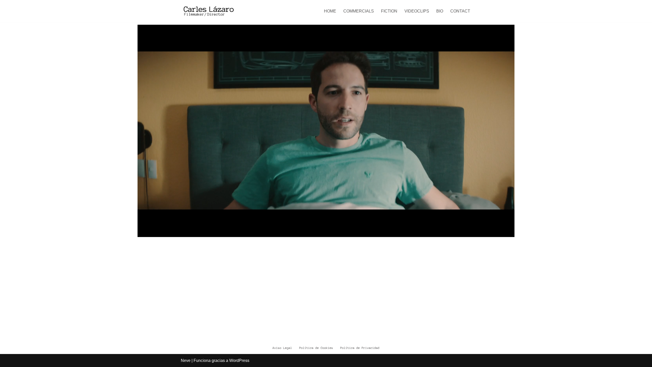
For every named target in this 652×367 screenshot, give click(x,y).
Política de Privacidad (359, 348)
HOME (330, 11)
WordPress (239, 360)
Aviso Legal (282, 348)
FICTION (389, 11)
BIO (439, 11)
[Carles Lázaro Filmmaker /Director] (208, 11)
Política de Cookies (316, 348)
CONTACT (460, 11)
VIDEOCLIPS (416, 11)
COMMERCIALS (358, 11)
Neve (186, 360)
